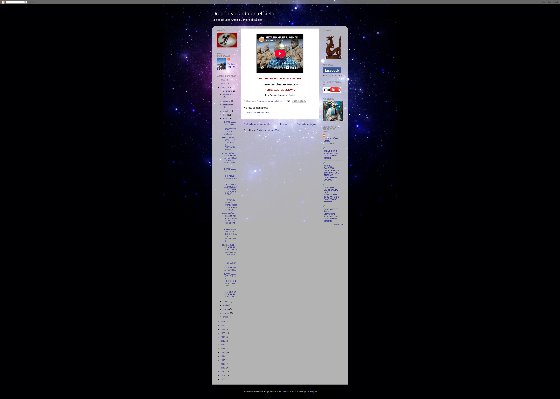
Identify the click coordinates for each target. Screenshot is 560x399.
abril (225, 305)
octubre (226, 101)
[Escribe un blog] (296, 101)
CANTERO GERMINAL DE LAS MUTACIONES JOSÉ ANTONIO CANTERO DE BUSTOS (331, 195)
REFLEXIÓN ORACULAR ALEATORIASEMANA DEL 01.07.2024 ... (229, 159)
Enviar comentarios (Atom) (269, 130)
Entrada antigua (306, 124)
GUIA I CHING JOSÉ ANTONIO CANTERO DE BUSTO (331, 154)
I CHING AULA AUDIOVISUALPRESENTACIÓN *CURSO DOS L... (229, 189)
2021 (223, 329)
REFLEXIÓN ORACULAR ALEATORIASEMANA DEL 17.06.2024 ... (229, 251)
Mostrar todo (338, 224)
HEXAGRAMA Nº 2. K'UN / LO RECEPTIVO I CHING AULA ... (229, 128)
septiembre (228, 105)
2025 (223, 84)
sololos (286, 392)
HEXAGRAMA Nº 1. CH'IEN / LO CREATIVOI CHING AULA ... (229, 175)
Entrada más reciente (257, 124)
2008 (223, 379)
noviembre (228, 95)
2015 (223, 352)
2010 (223, 372)
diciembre (227, 91)
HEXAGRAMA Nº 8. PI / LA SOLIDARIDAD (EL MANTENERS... (229, 235)
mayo (226, 301)
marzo (226, 309)
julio (225, 115)
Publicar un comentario (258, 112)
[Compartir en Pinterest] (304, 101)
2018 (223, 341)
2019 (223, 337)
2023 (223, 322)
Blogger (313, 392)
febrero (226, 313)
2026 (223, 80)
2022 (223, 326)
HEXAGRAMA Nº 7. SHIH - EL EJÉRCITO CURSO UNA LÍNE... (229, 280)
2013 (223, 360)
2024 (223, 87)
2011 (222, 368)
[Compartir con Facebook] (301, 101)
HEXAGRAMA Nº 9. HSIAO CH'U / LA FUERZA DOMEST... (229, 204)
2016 (223, 349)
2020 (223, 333)
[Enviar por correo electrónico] (293, 101)
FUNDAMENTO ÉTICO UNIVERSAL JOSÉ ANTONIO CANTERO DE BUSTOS (331, 215)
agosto (226, 111)
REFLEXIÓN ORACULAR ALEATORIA (229, 293)
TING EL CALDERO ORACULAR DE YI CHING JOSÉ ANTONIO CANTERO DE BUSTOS (331, 173)
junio (225, 119)
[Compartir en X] (299, 101)
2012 (223, 364)
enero (226, 317)
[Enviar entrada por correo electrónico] (288, 101)
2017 (223, 345)
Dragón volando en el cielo (243, 14)
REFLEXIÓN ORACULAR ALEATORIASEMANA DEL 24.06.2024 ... (229, 219)
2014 (223, 356)
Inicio (283, 124)
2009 (223, 375)
